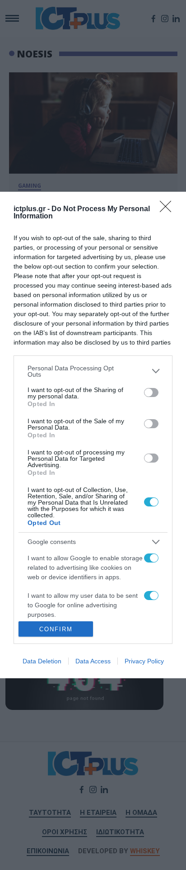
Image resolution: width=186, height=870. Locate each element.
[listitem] (93, 371)
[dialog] (93, 435)
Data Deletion (42, 661)
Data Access (93, 661)
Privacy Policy (144, 661)
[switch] (151, 392)
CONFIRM (56, 629)
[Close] (168, 209)
